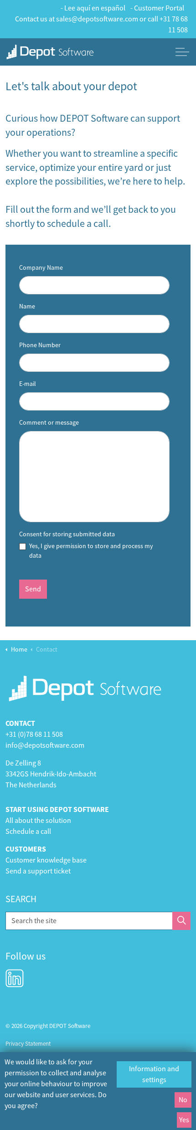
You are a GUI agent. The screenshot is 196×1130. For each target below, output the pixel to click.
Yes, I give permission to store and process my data (91, 551)
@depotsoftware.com (51, 745)
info (11, 745)
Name (27, 306)
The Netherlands (31, 785)
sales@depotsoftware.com (97, 19)
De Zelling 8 (23, 763)
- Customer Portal (157, 8)
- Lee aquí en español (93, 8)
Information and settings (154, 1074)
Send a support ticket (38, 871)
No (183, 1099)
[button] (181, 921)
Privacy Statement (28, 1044)
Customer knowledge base (46, 860)
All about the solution (38, 820)
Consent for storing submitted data (67, 534)
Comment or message (49, 422)
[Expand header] (182, 52)
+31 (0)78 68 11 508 (34, 734)
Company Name (41, 267)
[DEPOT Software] (50, 52)
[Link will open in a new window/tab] (14, 978)
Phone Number (40, 345)
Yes (184, 1120)
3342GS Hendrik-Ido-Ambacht (50, 774)
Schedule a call (28, 831)
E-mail (27, 384)
